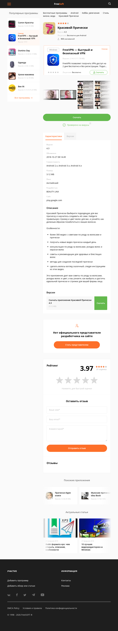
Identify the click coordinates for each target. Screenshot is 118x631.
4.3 (62, 32)
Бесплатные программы (55, 13)
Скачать (77, 117)
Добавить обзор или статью (21, 585)
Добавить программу (17, 580)
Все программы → (24, 97)
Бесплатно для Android (76, 35)
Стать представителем (76, 344)
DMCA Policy (13, 608)
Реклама (65, 585)
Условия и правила (32, 608)
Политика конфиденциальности (61, 608)
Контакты (66, 580)
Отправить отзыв (77, 448)
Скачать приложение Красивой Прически (70, 301)
